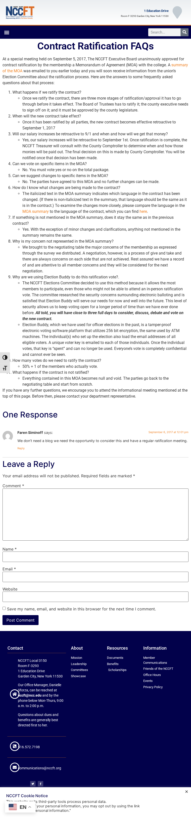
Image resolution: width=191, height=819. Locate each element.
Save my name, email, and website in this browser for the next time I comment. (81, 609)
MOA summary (35, 211)
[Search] (185, 32)
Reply (21, 448)
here (143, 211)
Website (9, 589)
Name (9, 549)
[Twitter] (33, 783)
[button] (6, 32)
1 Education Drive (156, 11)
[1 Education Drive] (177, 12)
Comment (13, 486)
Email (9, 569)
